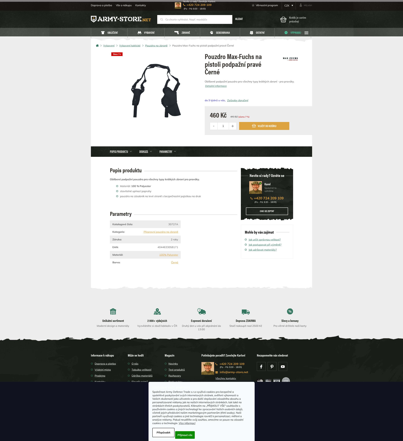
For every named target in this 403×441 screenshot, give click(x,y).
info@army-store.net (234, 372)
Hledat (239, 19)
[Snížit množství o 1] (214, 126)
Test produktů (176, 369)
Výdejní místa (103, 369)
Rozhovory (174, 375)
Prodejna (100, 375)
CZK (287, 5)
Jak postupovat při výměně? (265, 244)
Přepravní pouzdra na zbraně (161, 231)
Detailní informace (216, 86)
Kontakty (140, 5)
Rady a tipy (175, 381)
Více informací (187, 423)
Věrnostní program (267, 5)
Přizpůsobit (163, 432)
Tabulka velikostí (141, 369)
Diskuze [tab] (143, 151)
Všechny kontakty (225, 378)
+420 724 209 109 (269, 198)
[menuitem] (109, 33)
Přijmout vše (185, 435)
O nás (135, 363)
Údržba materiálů (142, 375)
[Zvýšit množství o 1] (232, 126)
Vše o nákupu (124, 5)
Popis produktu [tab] (119, 151)
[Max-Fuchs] (290, 58)
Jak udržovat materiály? (263, 249)
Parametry (165, 151)
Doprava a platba (101, 5)
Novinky (173, 363)
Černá (174, 262)
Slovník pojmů (140, 381)
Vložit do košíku (267, 126)
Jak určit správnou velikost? (265, 239)
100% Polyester (168, 254)
